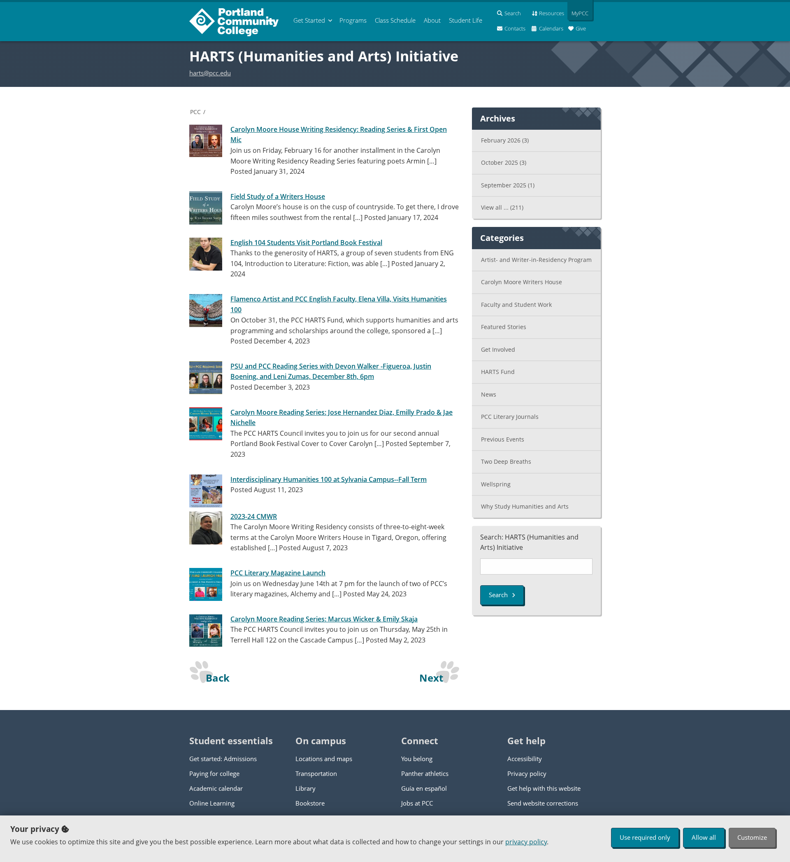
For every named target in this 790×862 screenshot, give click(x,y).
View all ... (502, 207)
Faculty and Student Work (516, 304)
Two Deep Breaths (506, 461)
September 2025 (507, 185)
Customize (752, 837)
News (488, 394)
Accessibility (524, 759)
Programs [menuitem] (353, 20)
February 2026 (505, 140)
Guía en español (424, 788)
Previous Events (502, 439)
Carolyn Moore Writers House (521, 282)
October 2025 (503, 162)
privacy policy (526, 841)
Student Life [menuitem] (465, 20)
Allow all (704, 837)
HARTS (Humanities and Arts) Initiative (323, 56)
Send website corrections (542, 803)
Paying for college (214, 773)
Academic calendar (216, 788)
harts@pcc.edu (210, 73)
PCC (195, 112)
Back (218, 677)
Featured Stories (503, 327)
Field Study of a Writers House (277, 196)
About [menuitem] (432, 20)
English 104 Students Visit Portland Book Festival (306, 242)
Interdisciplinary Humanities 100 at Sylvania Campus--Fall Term (328, 479)
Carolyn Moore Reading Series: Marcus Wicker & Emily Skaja (324, 619)
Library (305, 788)
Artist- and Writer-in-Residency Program (536, 260)
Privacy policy (526, 773)
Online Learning (212, 803)
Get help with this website (544, 788)
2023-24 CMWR (253, 516)
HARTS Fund (498, 372)
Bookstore (310, 803)
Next (431, 677)
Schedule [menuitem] (395, 20)
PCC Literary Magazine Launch (277, 572)
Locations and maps (323, 759)
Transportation (316, 773)
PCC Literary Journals (510, 416)
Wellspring (496, 484)
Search (498, 595)
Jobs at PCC (417, 803)
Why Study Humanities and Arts (525, 506)
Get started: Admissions (223, 759)
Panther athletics (424, 773)
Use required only (645, 837)
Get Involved (498, 349)
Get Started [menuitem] (309, 20)
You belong (416, 759)
